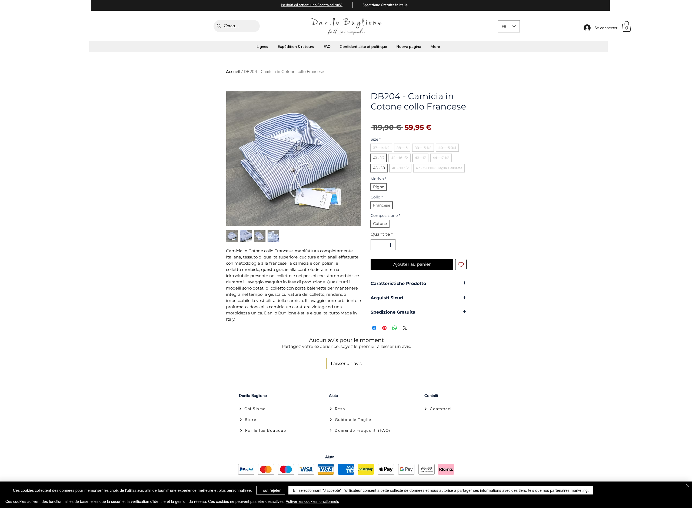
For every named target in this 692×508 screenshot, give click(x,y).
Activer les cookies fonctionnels (312, 501)
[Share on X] (405, 328)
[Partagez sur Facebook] (374, 328)
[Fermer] (687, 486)
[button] (626, 26)
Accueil (233, 71)
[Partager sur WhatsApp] (394, 328)
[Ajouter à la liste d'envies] (461, 264)
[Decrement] (375, 245)
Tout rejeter (271, 490)
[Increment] (391, 245)
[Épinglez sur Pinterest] (384, 328)
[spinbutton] (383, 245)
